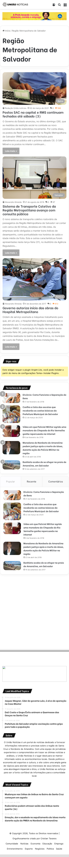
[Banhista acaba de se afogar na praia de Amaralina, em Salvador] (11, 464)
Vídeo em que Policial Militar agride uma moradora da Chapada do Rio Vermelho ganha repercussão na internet (44, 430)
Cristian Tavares (48, 838)
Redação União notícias (15, 108)
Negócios (39, 848)
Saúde (59, 848)
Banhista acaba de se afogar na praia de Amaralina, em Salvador (44, 463)
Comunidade (12, 843)
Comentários (55, 481)
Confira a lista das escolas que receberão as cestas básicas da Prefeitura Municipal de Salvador (40, 410)
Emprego (58, 843)
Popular (10, 481)
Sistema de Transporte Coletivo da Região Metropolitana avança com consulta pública (29, 210)
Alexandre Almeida (13, 202)
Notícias (24, 843)
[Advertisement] (34, 611)
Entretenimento (15, 848)
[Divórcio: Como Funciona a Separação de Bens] (11, 398)
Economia (35, 843)
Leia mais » (11, 151)
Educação (47, 843)
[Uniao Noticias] (15, 4)
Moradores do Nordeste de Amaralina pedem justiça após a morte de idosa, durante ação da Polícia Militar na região (43, 448)
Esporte (29, 848)
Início (7, 30)
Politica (50, 848)
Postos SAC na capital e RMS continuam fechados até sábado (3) (33, 114)
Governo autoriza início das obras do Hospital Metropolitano (30, 309)
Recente (31, 481)
